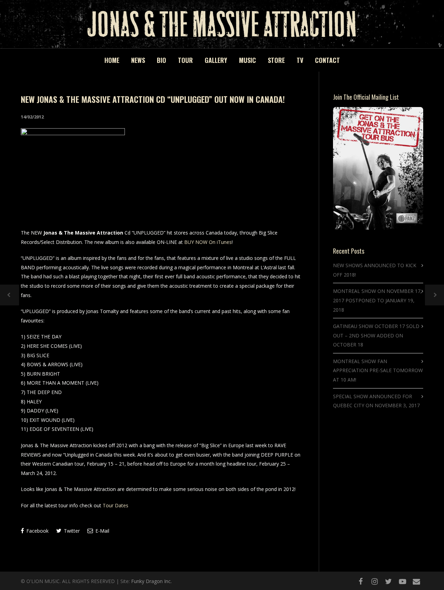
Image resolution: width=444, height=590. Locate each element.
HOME (111, 60)
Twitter (71, 530)
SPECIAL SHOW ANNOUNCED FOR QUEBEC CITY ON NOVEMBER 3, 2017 (376, 401)
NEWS (138, 60)
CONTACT (327, 60)
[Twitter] (388, 581)
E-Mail (101, 530)
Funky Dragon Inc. (151, 581)
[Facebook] (361, 581)
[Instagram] (375, 581)
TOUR (185, 60)
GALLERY (216, 60)
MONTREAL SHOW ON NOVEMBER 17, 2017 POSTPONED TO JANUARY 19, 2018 (377, 300)
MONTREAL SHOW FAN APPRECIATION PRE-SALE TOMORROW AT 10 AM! (378, 370)
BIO (161, 60)
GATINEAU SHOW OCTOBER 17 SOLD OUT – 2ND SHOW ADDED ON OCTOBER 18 (376, 335)
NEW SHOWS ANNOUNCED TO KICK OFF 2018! (374, 270)
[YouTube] (402, 581)
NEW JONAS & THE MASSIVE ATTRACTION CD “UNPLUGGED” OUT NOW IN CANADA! (153, 99)
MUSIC (247, 60)
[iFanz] (416, 581)
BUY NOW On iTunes (208, 242)
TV (300, 60)
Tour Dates (115, 505)
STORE (276, 60)
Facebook (37, 530)
